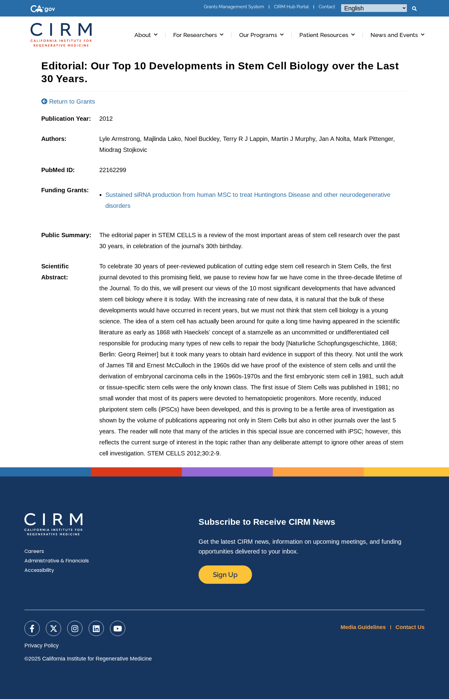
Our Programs (258, 34)
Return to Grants (71, 101)
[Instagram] (74, 628)
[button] (414, 9)
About (142, 34)
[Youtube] (117, 628)
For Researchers (195, 34)
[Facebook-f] (32, 628)
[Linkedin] (96, 628)
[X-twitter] (53, 628)
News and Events (394, 34)
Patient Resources (323, 34)
